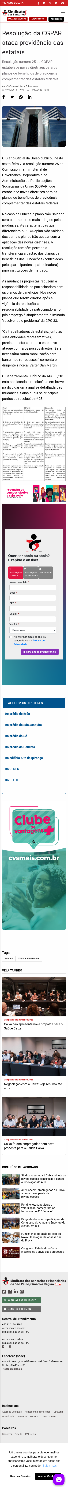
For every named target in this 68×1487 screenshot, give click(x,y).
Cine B (18, 1434)
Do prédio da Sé (16, 736)
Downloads (8, 1416)
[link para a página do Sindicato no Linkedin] (56, 3)
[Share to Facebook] (4, 99)
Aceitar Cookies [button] (47, 1476)
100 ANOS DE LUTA (12, 2)
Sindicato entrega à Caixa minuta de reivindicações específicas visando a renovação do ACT (43, 1179)
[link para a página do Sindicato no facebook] (38, 3)
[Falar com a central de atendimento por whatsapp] (10, 1346)
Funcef (9, 958)
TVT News (30, 1434)
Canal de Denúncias (17, 19)
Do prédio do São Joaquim (23, 725)
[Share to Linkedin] (30, 99)
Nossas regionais (12, 1368)
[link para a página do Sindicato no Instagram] (50, 3)
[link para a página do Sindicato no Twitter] (44, 3)
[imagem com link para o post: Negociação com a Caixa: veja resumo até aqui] (34, 1057)
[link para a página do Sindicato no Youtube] (63, 3)
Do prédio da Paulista (20, 747)
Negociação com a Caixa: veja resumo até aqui (33, 1086)
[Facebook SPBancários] (10, 1291)
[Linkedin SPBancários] (16, 1291)
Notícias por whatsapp (21, 1300)
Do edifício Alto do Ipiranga (24, 758)
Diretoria (58, 1411)
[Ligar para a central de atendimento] (3, 1346)
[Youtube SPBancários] (28, 1291)
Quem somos (49, 1416)
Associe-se (56, 19)
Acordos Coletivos (12, 1411)
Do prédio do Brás (17, 714)
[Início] (19, 12)
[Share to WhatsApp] (21, 99)
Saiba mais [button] (50, 1465)
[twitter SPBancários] (4, 1291)
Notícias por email (19, 1309)
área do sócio (38, 19)
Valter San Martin (28, 958)
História (34, 1416)
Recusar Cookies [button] (20, 1476)
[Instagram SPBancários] (22, 1291)
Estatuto (22, 1416)
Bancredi (7, 1434)
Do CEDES (12, 769)
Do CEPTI (11, 780)
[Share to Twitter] (12, 99)
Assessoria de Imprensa (38, 1411)
